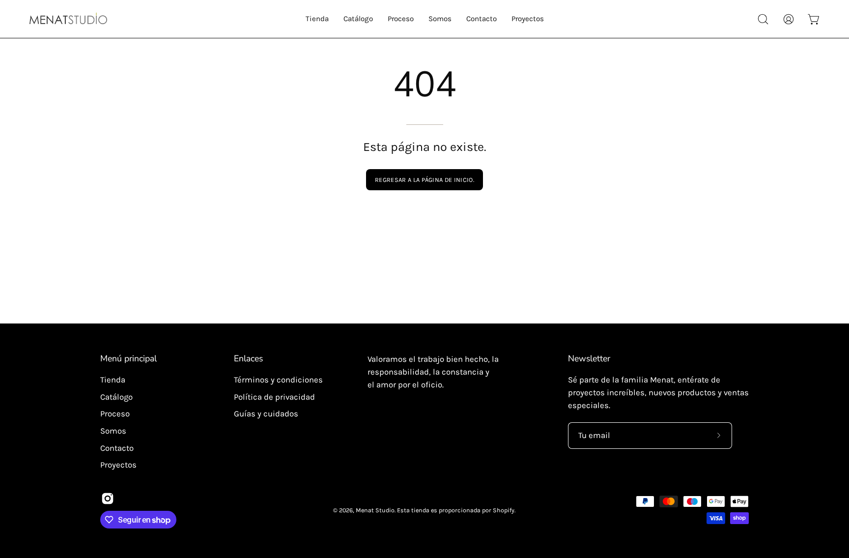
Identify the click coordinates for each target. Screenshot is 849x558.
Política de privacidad (274, 397)
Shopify (503, 510)
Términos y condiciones (278, 379)
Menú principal (128, 358)
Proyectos (118, 465)
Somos (113, 431)
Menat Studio (375, 510)
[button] (317, 19)
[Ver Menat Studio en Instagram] (107, 498)
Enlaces (248, 358)
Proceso (115, 413)
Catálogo (116, 397)
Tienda (112, 379)
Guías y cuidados (266, 413)
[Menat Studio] (68, 18)
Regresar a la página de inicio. (424, 179)
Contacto (117, 447)
